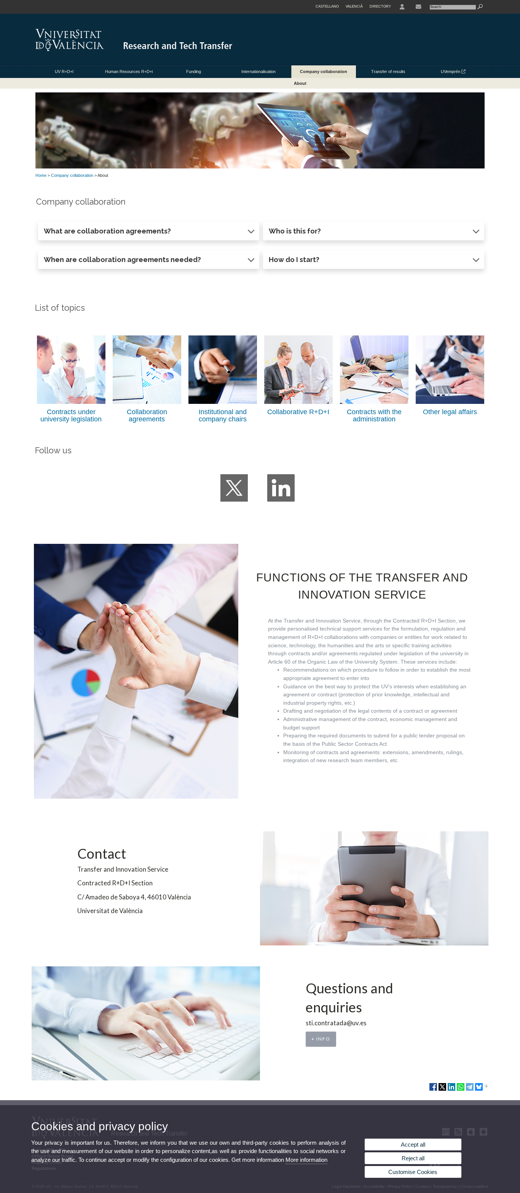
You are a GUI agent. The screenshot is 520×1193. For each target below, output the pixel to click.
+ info (320, 1039)
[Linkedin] (281, 488)
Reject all (413, 1158)
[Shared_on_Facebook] (433, 1090)
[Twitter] (234, 488)
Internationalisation (258, 71)
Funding (193, 71)
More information (306, 1159)
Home (40, 175)
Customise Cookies (412, 1172)
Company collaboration (323, 71)
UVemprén (451, 71)
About (300, 83)
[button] (148, 230)
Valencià (354, 6)
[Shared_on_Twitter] (442, 1090)
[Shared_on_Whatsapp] (460, 1090)
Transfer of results (388, 71)
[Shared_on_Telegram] (469, 1090)
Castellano (327, 6)
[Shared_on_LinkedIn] (451, 1090)
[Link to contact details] (418, 7)
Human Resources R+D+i (129, 71)
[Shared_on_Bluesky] (478, 1090)
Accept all (413, 1144)
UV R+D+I (64, 71)
